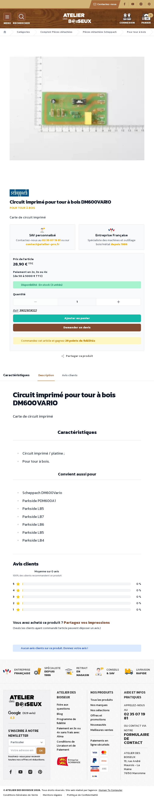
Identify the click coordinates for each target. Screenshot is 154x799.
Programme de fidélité (66, 721)
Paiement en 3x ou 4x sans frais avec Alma (69, 732)
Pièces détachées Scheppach (100, 32)
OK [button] (41, 751)
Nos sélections (99, 710)
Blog (60, 714)
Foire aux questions (63, 707)
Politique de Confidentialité (82, 795)
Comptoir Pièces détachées (56, 32)
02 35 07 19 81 (51, 240)
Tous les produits (101, 700)
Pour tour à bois (136, 32)
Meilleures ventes (101, 730)
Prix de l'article (23, 259)
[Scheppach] (77, 193)
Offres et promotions (98, 717)
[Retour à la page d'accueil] (25, 701)
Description (46, 375)
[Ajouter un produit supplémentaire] (118, 301)
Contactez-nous (107, 4)
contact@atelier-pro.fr (43, 244)
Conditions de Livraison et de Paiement (66, 746)
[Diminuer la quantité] (35, 301)
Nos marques (98, 705)
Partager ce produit (79, 356)
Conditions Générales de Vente (20, 795)
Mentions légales (52, 795)
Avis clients (69, 375)
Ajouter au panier (77, 318)
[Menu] (7, 17)
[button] (77, 356)
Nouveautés (98, 725)
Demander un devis (77, 327)
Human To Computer (110, 790)
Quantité (19, 294)
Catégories (23, 32)
